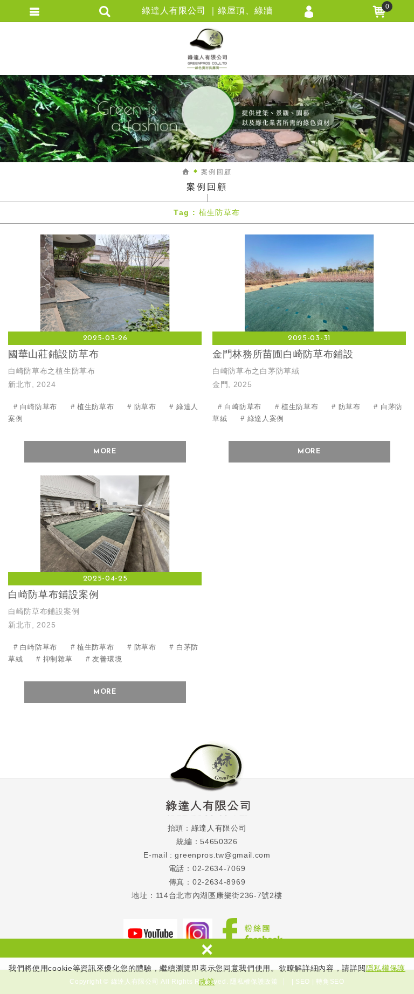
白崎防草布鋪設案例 (105, 557)
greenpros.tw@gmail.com (222, 855)
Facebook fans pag (253, 933)
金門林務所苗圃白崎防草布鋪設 (309, 316)
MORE (104, 451)
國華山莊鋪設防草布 (105, 316)
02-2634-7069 (218, 868)
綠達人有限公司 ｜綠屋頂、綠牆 (207, 48)
